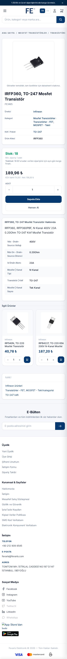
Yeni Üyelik (8, 451)
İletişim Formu (9, 467)
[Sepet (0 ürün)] (62, 11)
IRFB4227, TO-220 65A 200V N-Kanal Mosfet (51, 345)
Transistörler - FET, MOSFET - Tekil (43, 123)
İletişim (5, 494)
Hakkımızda (8, 488)
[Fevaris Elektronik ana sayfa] (30, 11)
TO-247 (37, 131)
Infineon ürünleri (13, 385)
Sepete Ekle (33, 199)
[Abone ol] (60, 426)
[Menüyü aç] (5, 11)
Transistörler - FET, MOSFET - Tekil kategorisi (29, 390)
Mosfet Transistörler (44, 118)
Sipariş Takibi (9, 472)
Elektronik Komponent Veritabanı (19, 525)
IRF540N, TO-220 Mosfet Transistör (14, 345)
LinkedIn (11, 611)
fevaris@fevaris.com (13, 556)
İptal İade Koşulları (11, 509)
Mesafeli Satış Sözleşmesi (15, 499)
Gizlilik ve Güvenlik (12, 504)
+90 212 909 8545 (12, 545)
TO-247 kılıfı (12, 394)
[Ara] (60, 19)
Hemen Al (33, 207)
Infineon (37, 111)
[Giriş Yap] (54, 11)
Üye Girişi (7, 456)
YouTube (11, 600)
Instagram (12, 594)
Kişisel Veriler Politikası (14, 514)
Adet (8, 183)
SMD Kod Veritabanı (12, 520)
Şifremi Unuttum (10, 461)
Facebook (12, 589)
